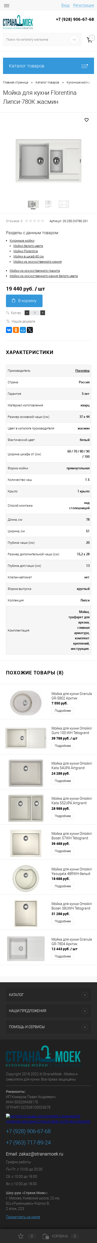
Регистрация (83, 5)
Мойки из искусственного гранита (35, 271)
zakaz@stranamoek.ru (41, 1154)
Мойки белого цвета (28, 246)
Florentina (82, 370)
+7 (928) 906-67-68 (28, 1131)
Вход (65, 5)
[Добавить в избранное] (86, 120)
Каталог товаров (26, 65)
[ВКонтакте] (9, 330)
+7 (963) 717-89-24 (28, 1142)
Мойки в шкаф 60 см (28, 256)
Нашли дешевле (23, 321)
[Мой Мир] (23, 330)
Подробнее (63, 711)
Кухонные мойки (22, 240)
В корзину (27, 300)
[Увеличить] (48, 161)
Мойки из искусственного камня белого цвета (44, 276)
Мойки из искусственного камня (37, 261)
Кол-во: (16, 312)
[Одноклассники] (16, 330)
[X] (30, 330)
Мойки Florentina (25, 251)
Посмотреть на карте (23, 1217)
